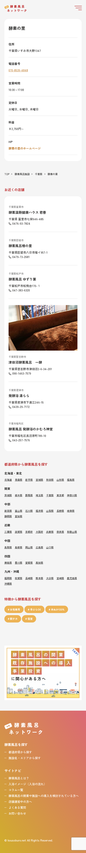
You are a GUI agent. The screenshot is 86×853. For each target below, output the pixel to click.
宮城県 (39, 479)
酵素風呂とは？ (19, 778)
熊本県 (39, 578)
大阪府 (39, 531)
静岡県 (8, 516)
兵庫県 (50, 531)
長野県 (60, 510)
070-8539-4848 (18, 70)
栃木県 (18, 495)
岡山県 (29, 547)
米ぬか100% (57, 609)
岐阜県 (71, 510)
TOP (6, 174)
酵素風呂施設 (22, 174)
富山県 (18, 510)
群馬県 (29, 495)
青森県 (18, 479)
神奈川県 (72, 495)
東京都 (60, 495)
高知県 (39, 562)
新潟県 (8, 510)
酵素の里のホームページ (25, 148)
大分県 (50, 578)
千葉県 (38, 174)
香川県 (18, 562)
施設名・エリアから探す (25, 758)
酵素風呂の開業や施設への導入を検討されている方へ (44, 796)
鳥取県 (8, 547)
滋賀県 (18, 531)
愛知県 (18, 516)
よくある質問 (17, 807)
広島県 (39, 547)
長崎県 (29, 578)
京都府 (29, 531)
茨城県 (8, 495)
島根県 (18, 547)
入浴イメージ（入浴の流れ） (28, 784)
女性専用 (15, 609)
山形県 (60, 479)
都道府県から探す (20, 752)
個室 (30, 618)
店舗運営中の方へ (20, 801)
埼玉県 (39, 495)
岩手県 (29, 479)
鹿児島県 (72, 578)
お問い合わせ (17, 813)
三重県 (8, 531)
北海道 (8, 479)
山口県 (50, 547)
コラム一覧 (16, 790)
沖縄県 (8, 583)
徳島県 (8, 562)
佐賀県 (18, 578)
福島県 (71, 479)
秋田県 (50, 479)
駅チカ (14, 618)
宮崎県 (60, 578)
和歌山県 (72, 531)
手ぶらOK (35, 609)
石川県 (29, 510)
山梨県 (50, 510)
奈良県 (60, 531)
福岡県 (8, 578)
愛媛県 (29, 562)
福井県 (39, 510)
